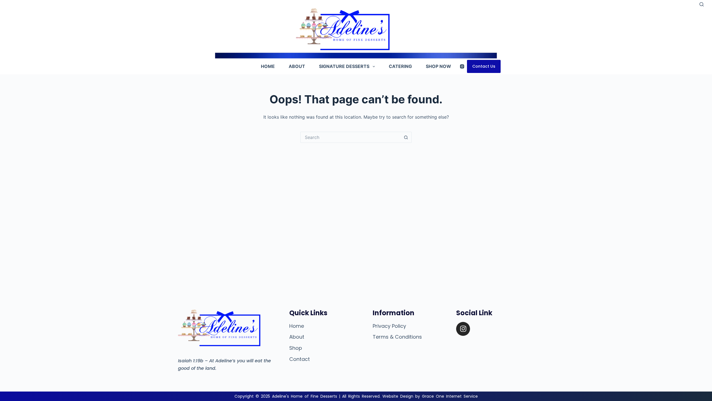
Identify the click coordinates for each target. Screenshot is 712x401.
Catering (400, 66)
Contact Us (483, 66)
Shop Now (438, 66)
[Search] (701, 4)
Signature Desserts (344, 66)
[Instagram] (462, 66)
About (297, 66)
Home (268, 66)
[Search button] (406, 137)
